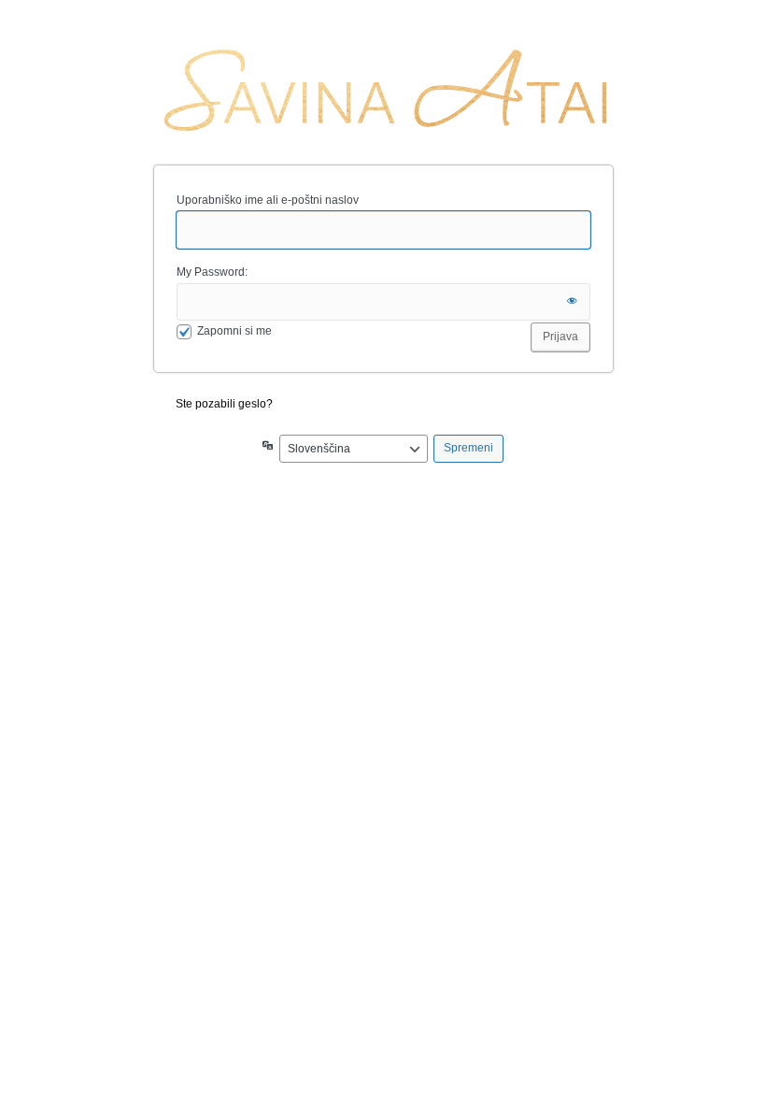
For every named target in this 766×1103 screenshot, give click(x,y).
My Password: (212, 272)
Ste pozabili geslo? (224, 403)
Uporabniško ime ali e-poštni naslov (268, 200)
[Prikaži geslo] (571, 302)
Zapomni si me (234, 330)
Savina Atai (383, 90)
